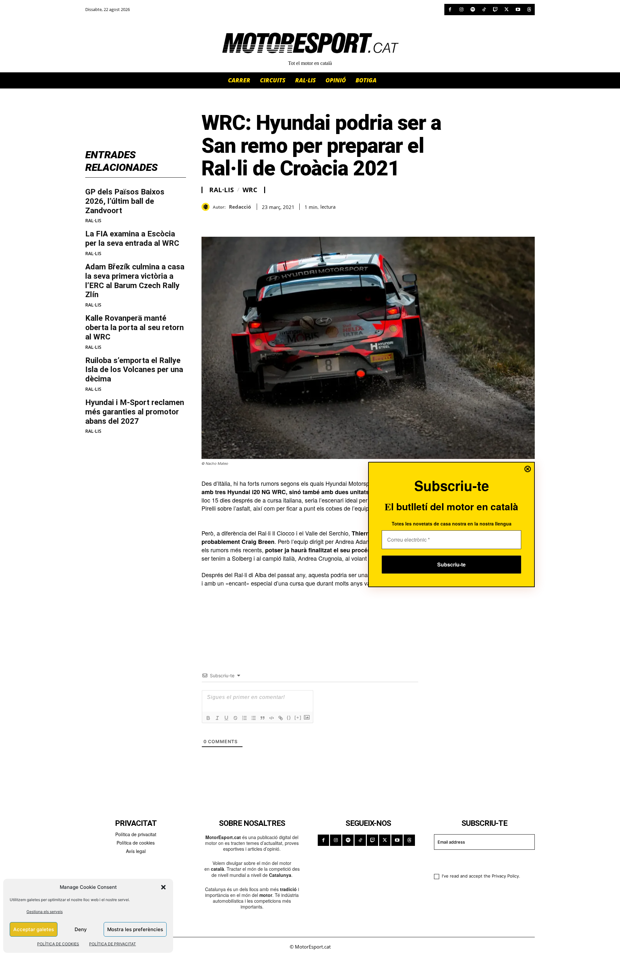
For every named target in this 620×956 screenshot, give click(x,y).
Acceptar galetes (33, 929)
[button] (163, 887)
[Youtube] (517, 9)
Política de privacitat (135, 834)
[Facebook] (450, 9)
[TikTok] (484, 9)
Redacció (240, 207)
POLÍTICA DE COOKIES (58, 943)
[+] (298, 717)
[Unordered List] (253, 718)
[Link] (280, 718)
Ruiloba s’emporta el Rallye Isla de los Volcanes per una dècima (134, 370)
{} (289, 717)
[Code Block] (271, 718)
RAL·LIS (93, 220)
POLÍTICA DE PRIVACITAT (112, 943)
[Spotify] (472, 9)
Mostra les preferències (135, 929)
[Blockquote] (262, 718)
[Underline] (226, 718)
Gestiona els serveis (44, 911)
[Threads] (529, 9)
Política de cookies (136, 842)
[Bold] (208, 718)
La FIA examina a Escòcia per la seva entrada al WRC (132, 238)
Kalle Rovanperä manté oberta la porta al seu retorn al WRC (134, 327)
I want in (480, 860)
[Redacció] (207, 207)
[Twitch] (495, 9)
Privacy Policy (505, 875)
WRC (250, 190)
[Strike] (235, 718)
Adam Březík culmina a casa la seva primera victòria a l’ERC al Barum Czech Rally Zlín (134, 280)
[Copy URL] (267, 220)
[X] (506, 9)
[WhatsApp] (222, 220)
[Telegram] (282, 220)
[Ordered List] (244, 718)
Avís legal (136, 851)
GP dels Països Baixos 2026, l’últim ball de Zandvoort (124, 201)
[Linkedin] (252, 220)
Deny (81, 929)
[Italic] (217, 718)
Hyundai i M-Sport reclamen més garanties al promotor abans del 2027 (134, 412)
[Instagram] (461, 9)
